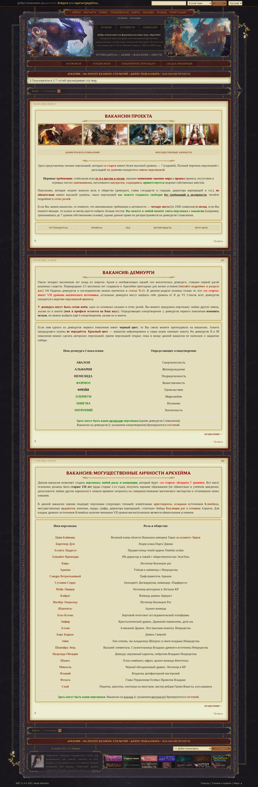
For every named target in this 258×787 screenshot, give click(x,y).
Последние (135, 17)
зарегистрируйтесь (86, 3)
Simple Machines (41, 783)
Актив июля (73, 63)
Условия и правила (221, 783)
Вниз (35, 91)
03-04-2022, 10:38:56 (45, 260)
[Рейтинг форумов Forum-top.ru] (131, 758)
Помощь (205, 783)
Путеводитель (107, 54)
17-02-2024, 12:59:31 (45, 460)
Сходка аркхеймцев (179, 63)
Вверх (36, 730)
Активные (122, 17)
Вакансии (141, 54)
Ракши (76, 748)
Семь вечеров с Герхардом (138, 63)
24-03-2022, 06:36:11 (45, 103)
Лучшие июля (101, 63)
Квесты (156, 54)
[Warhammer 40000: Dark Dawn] (149, 765)
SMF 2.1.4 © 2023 (24, 783)
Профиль (218, 240)
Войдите (63, 3)
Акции (125, 54)
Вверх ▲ (238, 783)
